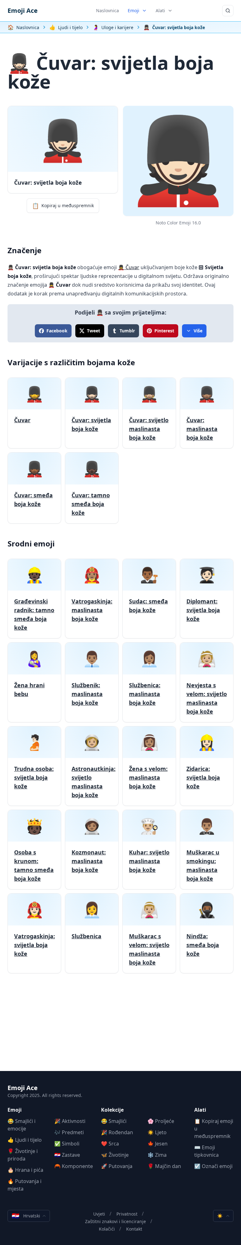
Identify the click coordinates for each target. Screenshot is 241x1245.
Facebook (56, 331)
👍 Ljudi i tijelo (25, 1139)
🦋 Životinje (115, 1154)
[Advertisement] (120, 1027)
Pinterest (164, 331)
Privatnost (126, 1214)
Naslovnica (107, 10)
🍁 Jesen (157, 1143)
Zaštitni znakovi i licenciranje (115, 1221)
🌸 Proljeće (160, 1121)
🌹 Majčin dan (164, 1166)
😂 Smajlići (113, 1121)
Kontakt (134, 1229)
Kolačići (107, 1229)
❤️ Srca (110, 1143)
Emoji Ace (23, 10)
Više (198, 331)
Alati (160, 10)
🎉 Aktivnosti (69, 1121)
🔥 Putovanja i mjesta (24, 1185)
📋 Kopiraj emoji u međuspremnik (213, 1129)
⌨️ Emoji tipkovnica (206, 1151)
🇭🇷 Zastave (67, 1154)
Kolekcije (112, 1109)
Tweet (93, 331)
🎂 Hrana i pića (25, 1169)
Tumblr (127, 331)
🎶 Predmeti (69, 1132)
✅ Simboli (66, 1143)
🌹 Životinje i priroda (23, 1155)
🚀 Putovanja (116, 1166)
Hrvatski (26, 1216)
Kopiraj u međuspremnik (63, 205)
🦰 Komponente (73, 1166)
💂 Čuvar (128, 267)
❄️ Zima (157, 1154)
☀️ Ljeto (157, 1132)
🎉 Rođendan (117, 1132)
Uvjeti (99, 1214)
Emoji (133, 10)
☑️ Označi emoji (213, 1166)
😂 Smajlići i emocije (21, 1125)
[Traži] (227, 10)
